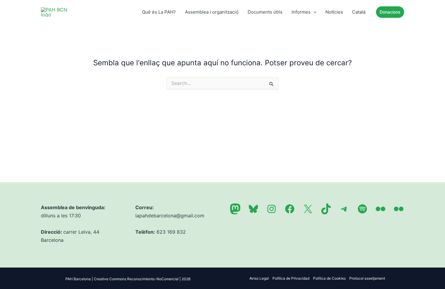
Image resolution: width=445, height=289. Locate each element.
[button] (313, 12)
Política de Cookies (329, 278)
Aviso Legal (259, 278)
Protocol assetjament (367, 278)
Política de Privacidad (290, 278)
